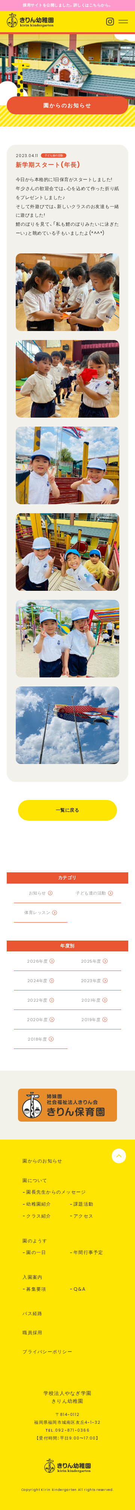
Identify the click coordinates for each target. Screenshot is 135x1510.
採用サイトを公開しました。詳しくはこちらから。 (67, 5)
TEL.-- (67, 1430)
